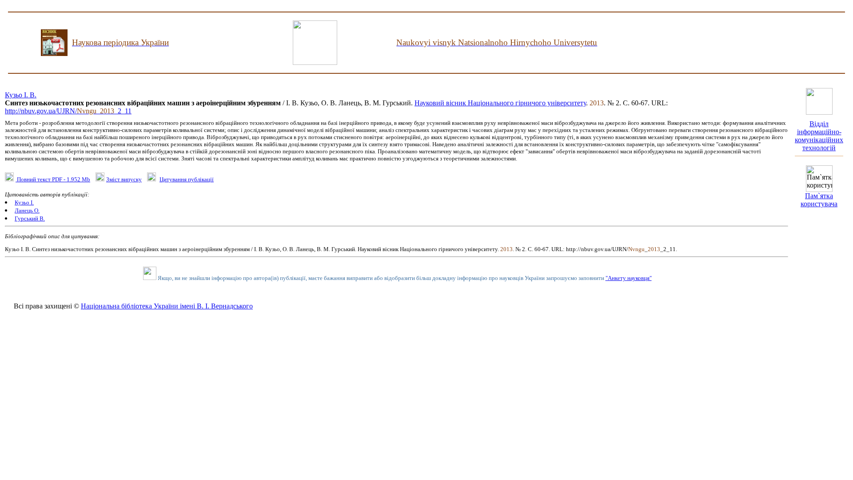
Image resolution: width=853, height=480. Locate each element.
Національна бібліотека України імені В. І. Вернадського (167, 306)
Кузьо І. (24, 202)
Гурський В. (30, 218)
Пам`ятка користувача (819, 200)
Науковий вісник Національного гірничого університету (500, 103)
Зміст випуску (124, 179)
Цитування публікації (186, 179)
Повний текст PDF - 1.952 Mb (53, 179)
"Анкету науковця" (629, 278)
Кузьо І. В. (20, 95)
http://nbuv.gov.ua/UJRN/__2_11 (68, 111)
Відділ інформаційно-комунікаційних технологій (819, 136)
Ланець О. (27, 210)
